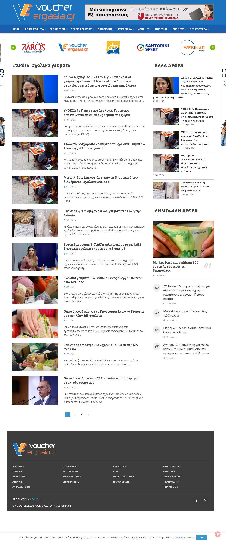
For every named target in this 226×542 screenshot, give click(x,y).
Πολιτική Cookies (183, 537)
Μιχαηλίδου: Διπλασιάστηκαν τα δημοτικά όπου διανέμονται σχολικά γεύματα (101, 180)
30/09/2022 (70, 387)
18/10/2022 (70, 320)
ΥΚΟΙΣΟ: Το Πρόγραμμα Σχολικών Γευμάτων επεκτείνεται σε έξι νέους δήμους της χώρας (97, 113)
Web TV (17, 471)
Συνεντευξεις (172, 476)
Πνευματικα (171, 466)
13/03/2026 (70, 119)
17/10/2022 (70, 354)
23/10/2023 (70, 253)
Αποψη (17, 481)
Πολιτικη (161, 29)
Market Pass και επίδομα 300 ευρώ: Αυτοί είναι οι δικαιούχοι (175, 266)
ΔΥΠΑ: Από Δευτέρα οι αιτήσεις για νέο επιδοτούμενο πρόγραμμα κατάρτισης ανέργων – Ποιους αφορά (186, 292)
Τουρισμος (170, 486)
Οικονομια (105, 29)
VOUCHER (143, 29)
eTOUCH (35, 499)
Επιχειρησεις (71, 481)
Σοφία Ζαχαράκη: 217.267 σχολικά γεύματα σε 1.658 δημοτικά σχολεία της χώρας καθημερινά (102, 247)
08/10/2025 (70, 186)
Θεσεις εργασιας (81, 29)
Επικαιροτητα (34, 29)
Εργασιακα (125, 29)
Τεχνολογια (171, 481)
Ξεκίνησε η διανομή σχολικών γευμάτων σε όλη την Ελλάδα (195, 186)
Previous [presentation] (14, 47)
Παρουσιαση (121, 481)
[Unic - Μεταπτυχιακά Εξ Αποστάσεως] (149, 12)
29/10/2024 (70, 220)
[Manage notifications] (218, 534)
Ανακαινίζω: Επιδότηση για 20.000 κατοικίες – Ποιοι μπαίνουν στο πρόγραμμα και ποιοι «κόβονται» (186, 349)
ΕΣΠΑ (116, 471)
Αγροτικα (18, 476)
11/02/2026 (70, 153)
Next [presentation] (213, 47)
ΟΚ (202, 537)
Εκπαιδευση (57, 29)
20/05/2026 (70, 90)
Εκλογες (178, 29)
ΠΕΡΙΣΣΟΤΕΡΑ (198, 29)
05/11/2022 (70, 287)
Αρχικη (16, 29)
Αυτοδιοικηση (21, 486)
